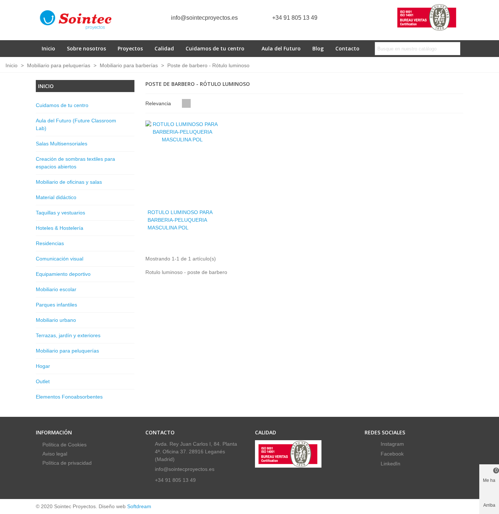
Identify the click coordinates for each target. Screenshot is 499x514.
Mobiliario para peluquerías (67, 351)
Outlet (43, 381)
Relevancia (158, 103)
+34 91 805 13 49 (294, 18)
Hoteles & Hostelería (59, 228)
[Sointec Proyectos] (76, 20)
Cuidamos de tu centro (215, 48)
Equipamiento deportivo (63, 274)
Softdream (139, 506)
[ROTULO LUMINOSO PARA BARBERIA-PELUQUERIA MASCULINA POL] (182, 163)
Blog (318, 48)
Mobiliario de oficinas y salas (69, 182)
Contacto (347, 48)
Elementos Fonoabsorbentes (69, 397)
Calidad (164, 48)
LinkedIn (389, 464)
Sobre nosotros (86, 48)
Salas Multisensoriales (61, 143)
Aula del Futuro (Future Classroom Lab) (76, 124)
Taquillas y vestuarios (60, 213)
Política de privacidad (67, 463)
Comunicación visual (59, 259)
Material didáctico (56, 197)
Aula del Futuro (281, 48)
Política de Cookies (64, 445)
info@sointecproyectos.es (204, 18)
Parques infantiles (56, 305)
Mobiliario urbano (56, 320)
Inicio (48, 48)
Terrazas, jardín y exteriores (68, 335)
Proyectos (130, 48)
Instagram (391, 444)
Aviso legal (54, 454)
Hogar (43, 366)
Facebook (391, 454)
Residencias (50, 243)
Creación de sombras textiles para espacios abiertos (75, 163)
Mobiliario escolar (56, 289)
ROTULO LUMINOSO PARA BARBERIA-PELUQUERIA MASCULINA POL (180, 220)
